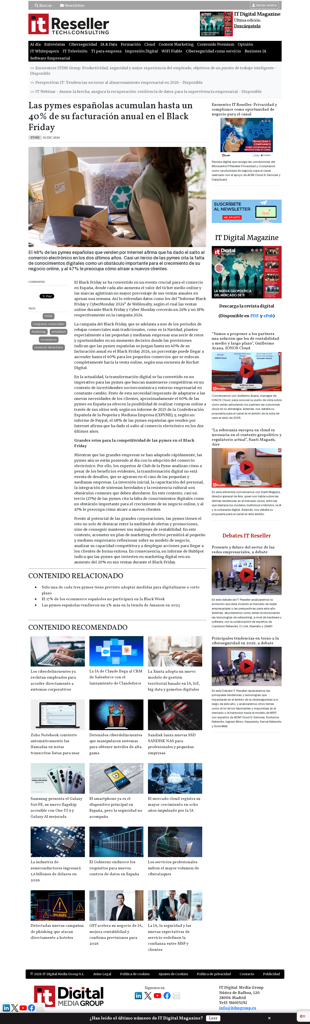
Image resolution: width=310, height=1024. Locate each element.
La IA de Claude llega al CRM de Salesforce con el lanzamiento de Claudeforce (115, 677)
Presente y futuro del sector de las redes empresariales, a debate (243, 550)
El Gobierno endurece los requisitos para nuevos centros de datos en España (114, 868)
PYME (48, 316)
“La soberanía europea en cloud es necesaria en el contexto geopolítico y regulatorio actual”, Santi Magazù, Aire (247, 437)
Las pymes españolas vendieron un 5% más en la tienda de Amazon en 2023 (111, 605)
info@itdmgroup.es (237, 1008)
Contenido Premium (215, 44)
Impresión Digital (141, 51)
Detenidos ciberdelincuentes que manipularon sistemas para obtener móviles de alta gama (115, 744)
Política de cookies (135, 974)
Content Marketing (176, 44)
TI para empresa (106, 51)
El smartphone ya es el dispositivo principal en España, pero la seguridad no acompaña (115, 808)
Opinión (245, 44)
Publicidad (271, 974)
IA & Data (109, 44)
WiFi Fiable (172, 51)
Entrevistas (54, 44)
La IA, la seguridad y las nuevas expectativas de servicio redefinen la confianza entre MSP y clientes (169, 938)
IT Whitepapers (44, 51)
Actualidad (59, 331)
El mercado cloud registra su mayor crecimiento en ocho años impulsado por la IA (174, 805)
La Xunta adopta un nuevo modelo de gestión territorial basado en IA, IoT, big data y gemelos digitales (174, 680)
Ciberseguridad (83, 44)
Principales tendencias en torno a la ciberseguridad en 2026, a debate (245, 641)
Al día (35, 44)
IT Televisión (75, 51)
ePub (268, 315)
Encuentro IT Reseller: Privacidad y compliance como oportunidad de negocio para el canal (244, 109)
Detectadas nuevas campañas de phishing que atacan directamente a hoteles (57, 932)
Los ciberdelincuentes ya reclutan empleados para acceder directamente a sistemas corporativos (53, 680)
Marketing (39, 331)
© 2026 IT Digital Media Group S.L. (57, 974)
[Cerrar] (269, 1017)
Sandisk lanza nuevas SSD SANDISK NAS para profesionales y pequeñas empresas (172, 744)
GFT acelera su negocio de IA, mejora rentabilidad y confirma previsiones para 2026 (116, 935)
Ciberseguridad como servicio (213, 51)
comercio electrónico (48, 347)
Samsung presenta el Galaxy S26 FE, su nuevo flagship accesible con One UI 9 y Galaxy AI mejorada (56, 808)
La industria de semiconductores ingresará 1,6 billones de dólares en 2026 (56, 871)
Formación (131, 44)
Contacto (247, 974)
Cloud (149, 44)
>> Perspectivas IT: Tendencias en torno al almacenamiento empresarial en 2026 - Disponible (116, 82)
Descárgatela (247, 26)
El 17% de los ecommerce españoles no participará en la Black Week (103, 599)
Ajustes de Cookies (173, 974)
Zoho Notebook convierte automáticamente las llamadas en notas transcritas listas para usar (55, 744)
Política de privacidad (214, 974)
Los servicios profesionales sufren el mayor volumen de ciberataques (173, 868)
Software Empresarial (50, 58)
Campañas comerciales (48, 324)
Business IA (255, 51)
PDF (254, 315)
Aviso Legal (102, 974)
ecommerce (49, 339)
